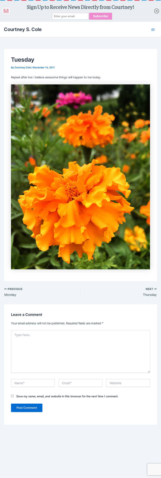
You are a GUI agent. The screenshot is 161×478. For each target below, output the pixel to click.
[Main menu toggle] (153, 30)
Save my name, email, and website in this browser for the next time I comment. (67, 396)
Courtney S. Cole (23, 29)
